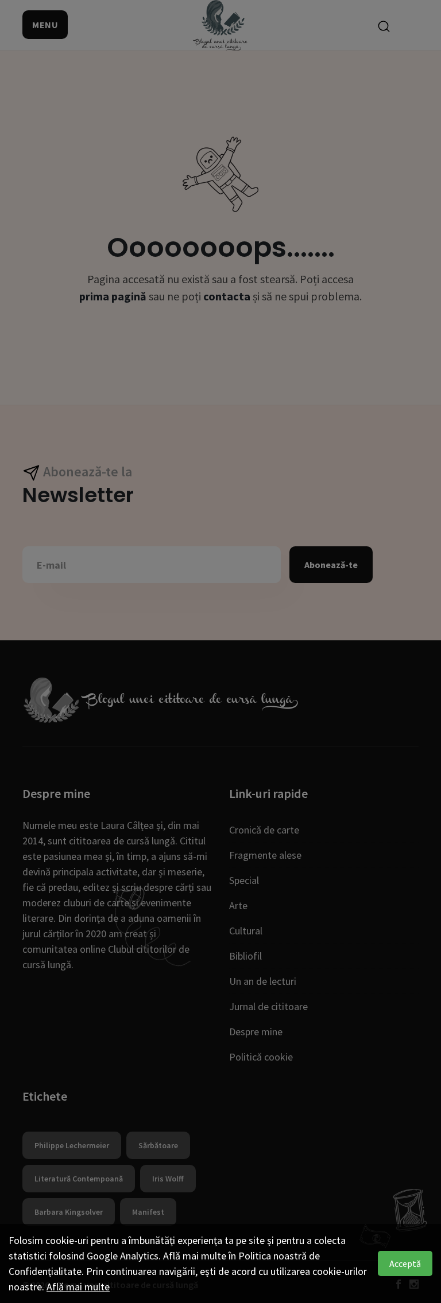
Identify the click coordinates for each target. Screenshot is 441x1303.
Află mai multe (78, 1286)
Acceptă (405, 1263)
